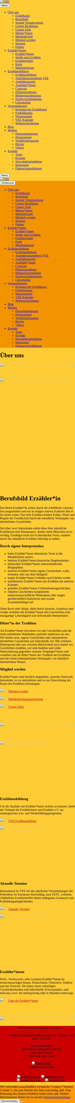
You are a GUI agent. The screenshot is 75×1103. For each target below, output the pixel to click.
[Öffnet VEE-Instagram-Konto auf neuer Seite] (53, 1076)
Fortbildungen (23, 113)
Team (18, 154)
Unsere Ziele (23, 29)
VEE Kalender (24, 119)
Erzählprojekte (24, 60)
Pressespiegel (23, 137)
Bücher (19, 144)
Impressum (22, 165)
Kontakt (13, 151)
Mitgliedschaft (24, 36)
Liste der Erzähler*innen (23, 1000)
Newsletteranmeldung (28, 161)
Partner (19, 47)
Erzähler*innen (17, 50)
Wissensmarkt (23, 116)
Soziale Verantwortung (29, 22)
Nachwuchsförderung (28, 99)
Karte (18, 64)
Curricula (21, 88)
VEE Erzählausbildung (22, 821)
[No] (21, 1101)
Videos (19, 147)
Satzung (20, 43)
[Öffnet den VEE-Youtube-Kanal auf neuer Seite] (55, 1080)
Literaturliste (23, 102)
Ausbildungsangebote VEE (32, 78)
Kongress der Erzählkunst (31, 109)
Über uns (13, 12)
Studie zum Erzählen (28, 57)
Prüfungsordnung (26, 92)
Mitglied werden (25, 40)
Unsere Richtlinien (26, 26)
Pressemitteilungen (26, 133)
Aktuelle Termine (18, 909)
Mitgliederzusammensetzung (25, 699)
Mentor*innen (23, 33)
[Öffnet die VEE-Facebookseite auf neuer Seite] (28, 1076)
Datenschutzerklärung (28, 168)
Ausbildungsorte (25, 81)
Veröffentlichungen (27, 140)
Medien (12, 130)
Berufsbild (21, 19)
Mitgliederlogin (24, 67)
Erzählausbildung (18, 71)
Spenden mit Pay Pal (41, 1066)
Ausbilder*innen (25, 85)
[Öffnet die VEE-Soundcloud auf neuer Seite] (29, 1080)
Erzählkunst (22, 15)
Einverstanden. (10, 1101)
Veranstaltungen (17, 106)
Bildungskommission (28, 95)
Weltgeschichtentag (27, 123)
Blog (11, 126)
